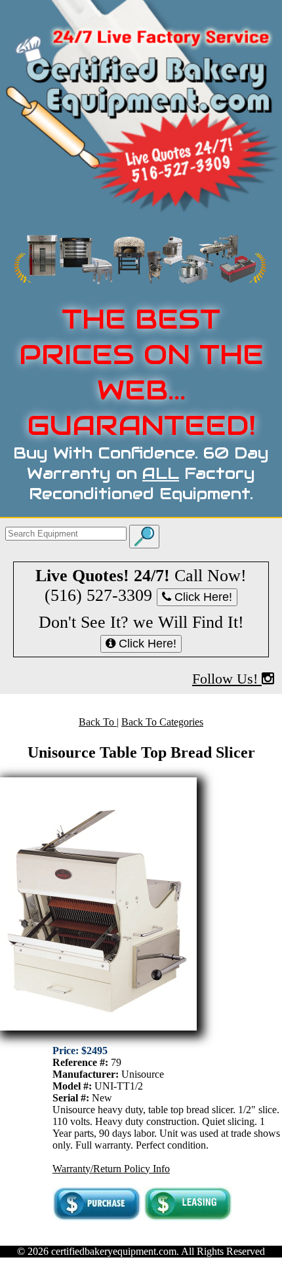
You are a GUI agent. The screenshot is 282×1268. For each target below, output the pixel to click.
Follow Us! (227, 678)
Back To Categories (162, 721)
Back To (98, 721)
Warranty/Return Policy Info (111, 1168)
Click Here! (201, 596)
